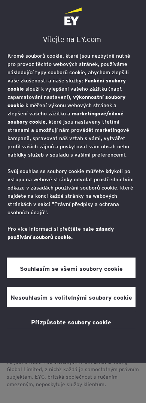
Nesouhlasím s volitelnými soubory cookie (71, 297)
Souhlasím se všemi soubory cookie (71, 268)
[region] (73, 181)
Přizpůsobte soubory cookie (71, 322)
